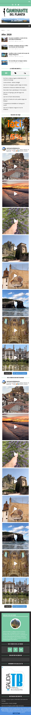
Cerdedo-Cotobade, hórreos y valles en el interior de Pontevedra (18, 46)
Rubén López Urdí (19, 41)
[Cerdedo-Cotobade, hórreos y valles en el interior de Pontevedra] (5, 47)
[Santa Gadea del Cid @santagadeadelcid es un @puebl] (15, 221)
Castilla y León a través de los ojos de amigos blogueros (19, 54)
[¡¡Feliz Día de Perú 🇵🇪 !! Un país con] (15, 193)
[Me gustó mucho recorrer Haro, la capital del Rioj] (15, 330)
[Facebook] (15, 4)
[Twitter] (18, 4)
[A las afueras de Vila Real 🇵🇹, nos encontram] (15, 357)
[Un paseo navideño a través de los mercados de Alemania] (5, 39)
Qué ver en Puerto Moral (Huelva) (11, 96)
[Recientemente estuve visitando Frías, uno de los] (15, 166)
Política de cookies (17, 711)
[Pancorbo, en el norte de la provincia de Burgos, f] (15, 248)
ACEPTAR (16, 713)
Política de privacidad (12, 712)
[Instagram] (12, 4)
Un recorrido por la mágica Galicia (18, 61)
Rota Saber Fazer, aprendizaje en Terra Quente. (15, 90)
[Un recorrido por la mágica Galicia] (5, 62)
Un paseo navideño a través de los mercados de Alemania (18, 38)
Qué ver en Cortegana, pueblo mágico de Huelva (15, 85)
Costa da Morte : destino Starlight (11, 82)
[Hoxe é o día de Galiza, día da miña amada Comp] (15, 303)
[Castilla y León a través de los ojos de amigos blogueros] (5, 55)
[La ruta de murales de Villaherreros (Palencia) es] (15, 275)
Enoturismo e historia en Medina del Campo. (14, 87)
